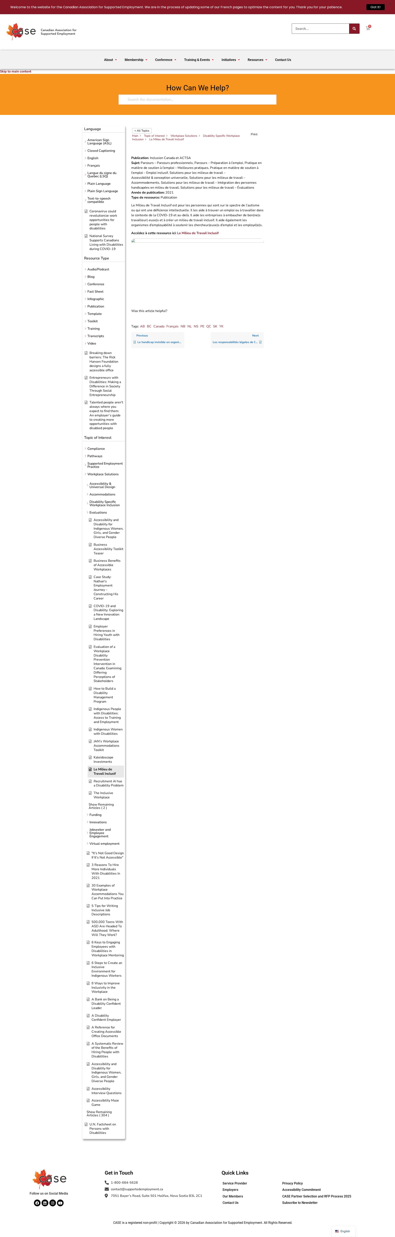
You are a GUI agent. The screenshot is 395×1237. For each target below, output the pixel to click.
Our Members (233, 1196)
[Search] (354, 29)
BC (149, 326)
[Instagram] (52, 1203)
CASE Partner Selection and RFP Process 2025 (316, 1196)
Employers (230, 1190)
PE (202, 326)
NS (196, 326)
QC (208, 326)
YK (221, 326)
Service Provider (235, 1183)
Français (172, 326)
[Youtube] (60, 1203)
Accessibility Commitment (301, 1190)
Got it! (376, 7)
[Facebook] (37, 1203)
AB (142, 326)
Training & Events (197, 60)
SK (215, 326)
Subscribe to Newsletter (300, 1203)
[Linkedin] (45, 1203)
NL (189, 326)
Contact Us (283, 60)
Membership (134, 60)
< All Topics (141, 131)
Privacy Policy (292, 1183)
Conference (163, 60)
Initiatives (229, 60)
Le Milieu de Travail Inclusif (198, 233)
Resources (255, 60)
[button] (110, 60)
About (108, 60)
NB (183, 326)
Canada (158, 326)
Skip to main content (15, 71)
